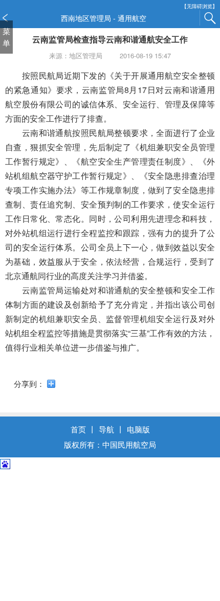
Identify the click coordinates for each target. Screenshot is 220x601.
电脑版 (138, 429)
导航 (106, 429)
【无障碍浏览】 (199, 6)
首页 (78, 429)
